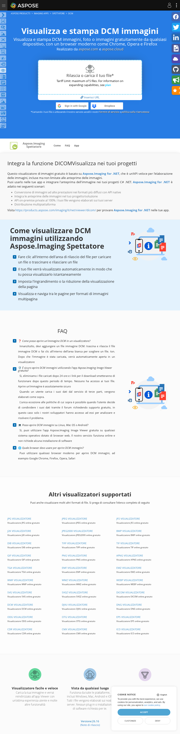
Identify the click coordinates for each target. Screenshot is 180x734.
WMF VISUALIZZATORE (20, 580)
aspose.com (88, 49)
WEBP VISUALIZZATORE (129, 580)
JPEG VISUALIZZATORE (74, 518)
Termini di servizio (109, 111)
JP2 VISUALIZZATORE (128, 518)
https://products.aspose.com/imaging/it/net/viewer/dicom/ (55, 210)
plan (108, 85)
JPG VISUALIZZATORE (19, 518)
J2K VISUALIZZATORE (19, 531)
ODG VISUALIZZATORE (20, 617)
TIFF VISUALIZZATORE (74, 543)
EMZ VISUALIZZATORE (129, 567)
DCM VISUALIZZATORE (20, 604)
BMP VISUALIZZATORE (129, 531)
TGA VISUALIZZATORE (19, 567)
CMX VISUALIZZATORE (74, 629)
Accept (144, 712)
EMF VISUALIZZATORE (74, 567)
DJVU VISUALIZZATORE (75, 604)
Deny (157, 721)
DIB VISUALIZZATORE (19, 543)
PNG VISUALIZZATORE (74, 555)
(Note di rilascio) (90, 725)
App (76, 145)
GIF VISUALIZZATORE (19, 555)
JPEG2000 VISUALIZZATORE (77, 531)
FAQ (67, 145)
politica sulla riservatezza (135, 111)
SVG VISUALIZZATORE (19, 592)
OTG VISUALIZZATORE (74, 617)
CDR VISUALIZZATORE (19, 629)
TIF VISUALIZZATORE (128, 543)
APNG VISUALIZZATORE (129, 555)
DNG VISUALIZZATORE (129, 604)
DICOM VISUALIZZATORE (130, 592)
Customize (130, 721)
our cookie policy (152, 705)
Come (57, 145)
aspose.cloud (112, 49)
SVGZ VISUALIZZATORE (75, 592)
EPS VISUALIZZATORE (128, 617)
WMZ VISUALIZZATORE (75, 580)
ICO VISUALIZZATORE (128, 629)
